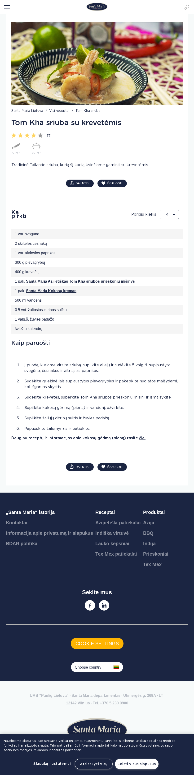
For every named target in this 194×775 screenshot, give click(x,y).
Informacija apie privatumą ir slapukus (49, 533)
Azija (148, 522)
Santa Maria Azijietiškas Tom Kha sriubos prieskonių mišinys (80, 281)
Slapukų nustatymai (52, 764)
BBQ (148, 533)
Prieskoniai (155, 554)
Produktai (154, 512)
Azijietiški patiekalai (118, 522)
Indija (149, 543)
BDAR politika (21, 543)
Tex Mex (152, 564)
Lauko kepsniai (112, 543)
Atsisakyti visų (94, 764)
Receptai (105, 512)
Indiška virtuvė (112, 533)
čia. (142, 438)
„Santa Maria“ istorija (30, 512)
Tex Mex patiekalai (116, 554)
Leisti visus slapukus (137, 764)
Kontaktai (16, 522)
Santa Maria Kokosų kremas (51, 291)
